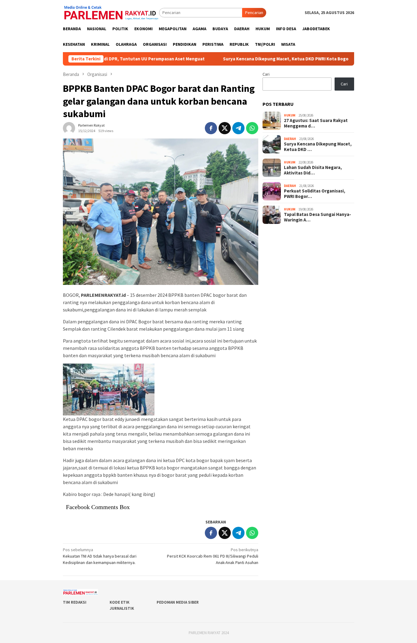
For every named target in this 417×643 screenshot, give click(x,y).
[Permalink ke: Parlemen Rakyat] (69, 127)
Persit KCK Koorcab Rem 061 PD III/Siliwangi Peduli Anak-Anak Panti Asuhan (212, 556)
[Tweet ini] (225, 128)
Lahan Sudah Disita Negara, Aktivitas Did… (313, 170)
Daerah (290, 139)
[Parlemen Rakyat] (111, 12)
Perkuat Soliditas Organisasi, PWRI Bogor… (314, 193)
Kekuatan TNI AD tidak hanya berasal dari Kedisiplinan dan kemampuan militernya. (99, 556)
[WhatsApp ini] (252, 128)
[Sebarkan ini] (211, 128)
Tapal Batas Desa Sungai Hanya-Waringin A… (317, 217)
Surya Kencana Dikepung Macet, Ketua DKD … (318, 146)
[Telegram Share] (238, 128)
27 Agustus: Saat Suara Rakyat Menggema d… (316, 123)
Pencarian (254, 12)
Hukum (290, 115)
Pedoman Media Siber (178, 602)
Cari (266, 74)
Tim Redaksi (74, 602)
